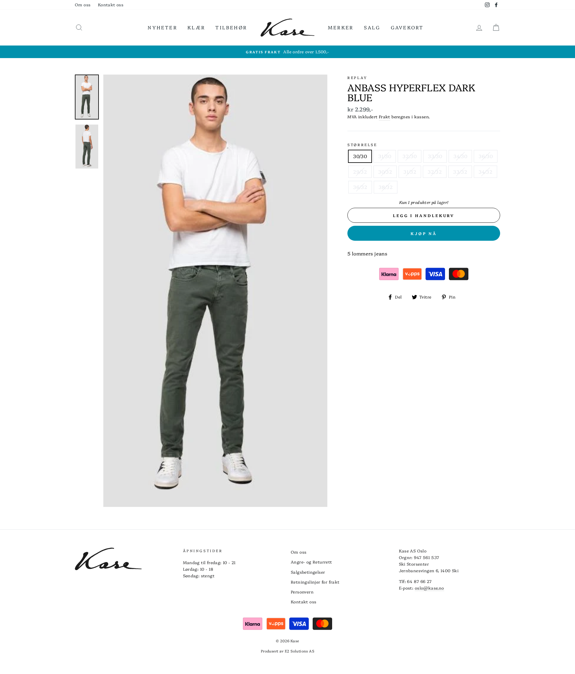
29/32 (360, 171)
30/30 (360, 156)
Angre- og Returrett (311, 561)
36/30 (486, 156)
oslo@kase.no (429, 587)
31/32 (409, 171)
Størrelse (362, 144)
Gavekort (407, 27)
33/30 (435, 156)
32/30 (409, 156)
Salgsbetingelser (308, 572)
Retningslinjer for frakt (315, 581)
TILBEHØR (231, 27)
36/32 (360, 187)
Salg (372, 27)
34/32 (485, 171)
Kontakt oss (110, 4)
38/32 (386, 187)
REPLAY (357, 77)
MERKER (340, 27)
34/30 (460, 156)
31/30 (384, 156)
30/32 (385, 171)
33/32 (460, 171)
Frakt (384, 116)
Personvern (302, 591)
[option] (287, 52)
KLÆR (196, 27)
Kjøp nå (424, 233)
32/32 (435, 171)
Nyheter (162, 27)
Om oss (82, 4)
